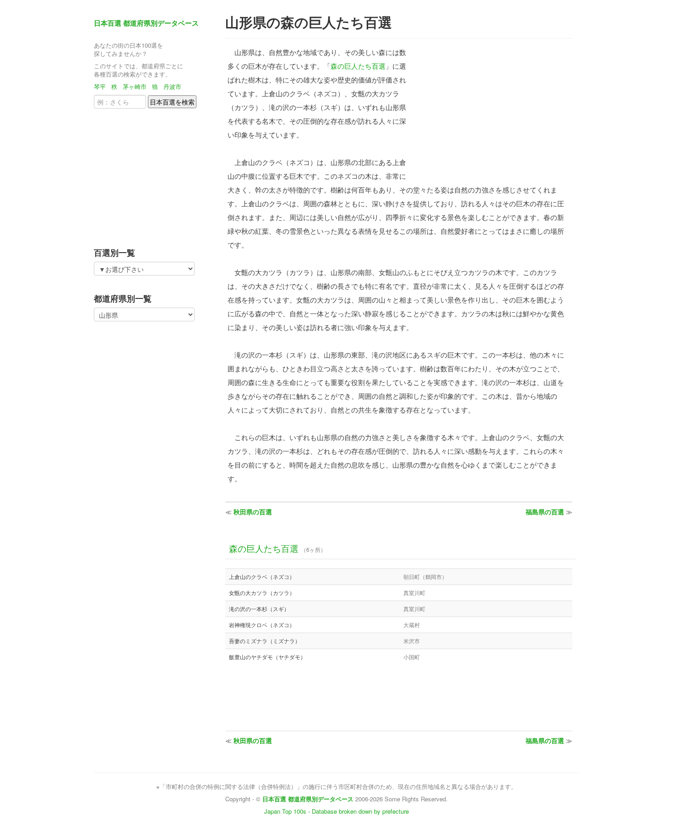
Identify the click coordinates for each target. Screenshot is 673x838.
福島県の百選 (545, 511)
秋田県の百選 (252, 511)
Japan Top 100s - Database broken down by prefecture (336, 811)
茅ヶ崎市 (135, 86)
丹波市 (172, 86)
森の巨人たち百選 (358, 66)
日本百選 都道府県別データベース (146, 23)
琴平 (100, 86)
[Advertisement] (151, 175)
